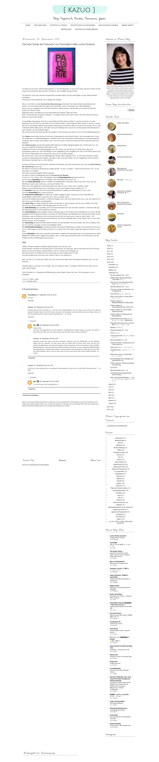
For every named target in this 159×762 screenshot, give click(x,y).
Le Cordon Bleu (119, 471)
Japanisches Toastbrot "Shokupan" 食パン (124, 192)
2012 (108, 407)
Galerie (119, 459)
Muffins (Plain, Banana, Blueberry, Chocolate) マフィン (121, 278)
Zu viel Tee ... (114, 367)
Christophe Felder (32, 281)
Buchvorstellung (119, 448)
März (110, 398)
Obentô (119, 481)
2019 (108, 246)
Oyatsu (119, 483)
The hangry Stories (116, 551)
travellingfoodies (115, 668)
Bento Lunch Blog (116, 594)
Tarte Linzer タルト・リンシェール (121, 347)
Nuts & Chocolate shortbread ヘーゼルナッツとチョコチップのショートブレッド (122, 379)
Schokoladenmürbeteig (33, 227)
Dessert (119, 455)
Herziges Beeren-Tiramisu (117, 537)
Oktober (111, 270)
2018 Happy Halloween (116, 703)
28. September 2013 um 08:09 (49, 381)
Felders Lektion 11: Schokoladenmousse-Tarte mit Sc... (122, 306)
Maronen (119, 476)
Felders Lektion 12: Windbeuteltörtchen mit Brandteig (121, 301)
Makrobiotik (119, 474)
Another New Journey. (116, 623)
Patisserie (119, 486)
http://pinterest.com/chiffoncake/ (117, 426)
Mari (34, 325)
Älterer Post (95, 460)
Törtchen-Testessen (119, 502)
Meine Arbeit (128, 25)
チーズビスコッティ (115, 570)
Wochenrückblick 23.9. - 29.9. (119, 275)
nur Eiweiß (119, 517)
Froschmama (32, 295)
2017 (108, 251)
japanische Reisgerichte (119, 512)
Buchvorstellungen (108, 25)
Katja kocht (113, 661)
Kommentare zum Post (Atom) (39, 465)
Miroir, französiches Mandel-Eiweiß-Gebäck (124, 203)
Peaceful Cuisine (115, 613)
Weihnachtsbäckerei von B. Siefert (119, 507)
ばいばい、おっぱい (115, 696)
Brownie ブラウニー (116, 327)
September (112, 273)
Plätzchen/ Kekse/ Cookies (119, 488)
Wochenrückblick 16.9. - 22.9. (119, 287)
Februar (111, 400)
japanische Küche (119, 509)
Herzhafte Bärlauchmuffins (117, 710)
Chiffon (119, 450)
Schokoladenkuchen (119, 490)
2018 (108, 248)
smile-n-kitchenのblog (117, 701)
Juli (109, 387)
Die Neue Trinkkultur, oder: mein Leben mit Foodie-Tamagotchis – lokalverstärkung (120, 679)
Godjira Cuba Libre (115, 663)
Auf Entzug (120, 214)
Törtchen (119, 500)
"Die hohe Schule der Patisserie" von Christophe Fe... (122, 290)
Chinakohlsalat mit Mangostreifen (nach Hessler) (121, 374)
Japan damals (119, 462)
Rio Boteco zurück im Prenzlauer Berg (121, 656)
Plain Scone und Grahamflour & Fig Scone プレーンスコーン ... (121, 283)
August (110, 384)
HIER (64, 91)
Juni (110, 390)
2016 (108, 254)
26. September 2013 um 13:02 (43, 307)
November (111, 267)
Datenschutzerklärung (86, 29)
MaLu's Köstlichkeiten (117, 561)
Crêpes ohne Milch (123, 123)
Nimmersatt (114, 655)
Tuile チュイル (114, 333)
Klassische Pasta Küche (119, 469)
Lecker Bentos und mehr (118, 536)
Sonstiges (119, 493)
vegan (119, 519)
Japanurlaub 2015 (119, 467)
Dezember (111, 264)
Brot (119, 443)
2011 (108, 409)
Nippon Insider (114, 586)
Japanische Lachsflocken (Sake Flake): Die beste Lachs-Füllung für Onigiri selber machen (120, 554)
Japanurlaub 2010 (119, 464)
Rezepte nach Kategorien (83, 25)
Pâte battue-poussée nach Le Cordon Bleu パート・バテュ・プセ (122, 324)
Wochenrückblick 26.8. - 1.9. (119, 370)
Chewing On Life (115, 622)
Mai (109, 392)
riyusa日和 (113, 542)
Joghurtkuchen (121, 145)
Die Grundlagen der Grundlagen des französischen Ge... (122, 359)
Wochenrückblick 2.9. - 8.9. (118, 340)
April (110, 395)
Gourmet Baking (115, 724)
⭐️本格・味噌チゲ (115, 641)
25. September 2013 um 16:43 (46, 295)
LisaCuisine (114, 715)
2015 (108, 257)
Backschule (119, 438)
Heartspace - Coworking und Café (119, 649)
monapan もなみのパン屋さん (119, 568)
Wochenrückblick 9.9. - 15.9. (119, 330)
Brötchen (119, 445)
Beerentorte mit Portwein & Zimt (119, 563)
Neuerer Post (28, 460)
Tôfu (119, 498)
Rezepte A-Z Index (58, 25)
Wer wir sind (40, 25)
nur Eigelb (119, 514)
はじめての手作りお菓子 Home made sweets (120, 522)
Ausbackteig (33, 192)
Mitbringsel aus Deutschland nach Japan (125, 169)
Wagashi (119, 505)
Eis (119, 457)
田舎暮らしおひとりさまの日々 (119, 694)
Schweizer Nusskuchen (124, 157)
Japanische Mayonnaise (124, 134)
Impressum (66, 29)
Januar (110, 403)
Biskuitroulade (119, 440)
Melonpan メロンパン (124, 180)
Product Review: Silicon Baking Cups (120, 725)
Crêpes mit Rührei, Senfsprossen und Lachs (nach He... (122, 343)
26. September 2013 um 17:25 (43, 365)
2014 (108, 259)
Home (27, 25)
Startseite (62, 460)
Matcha (119, 478)
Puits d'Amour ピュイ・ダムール (120, 294)
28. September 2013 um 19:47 (49, 338)
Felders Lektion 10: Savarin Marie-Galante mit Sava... (121, 310)
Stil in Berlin (114, 629)
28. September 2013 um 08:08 (49, 325)
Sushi (119, 495)
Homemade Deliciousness (118, 708)
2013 (108, 262)
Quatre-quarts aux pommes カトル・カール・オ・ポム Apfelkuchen (122, 319)
